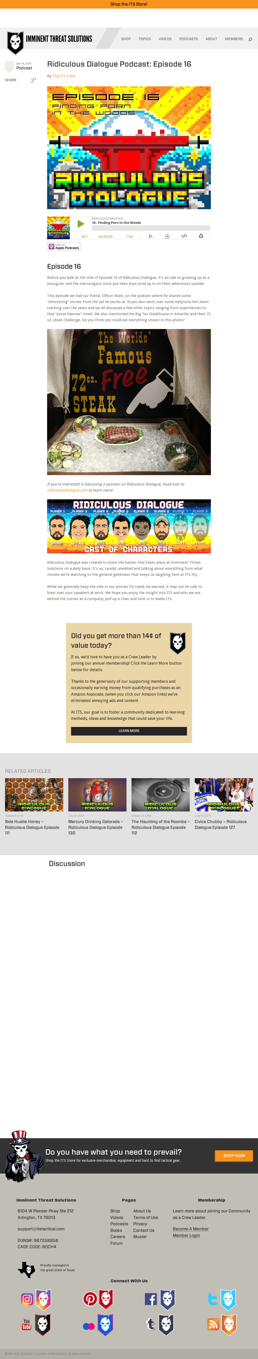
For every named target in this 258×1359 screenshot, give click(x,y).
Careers (117, 1237)
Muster (140, 1237)
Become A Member (191, 1229)
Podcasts (119, 1224)
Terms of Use (145, 1218)
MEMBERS (234, 39)
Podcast (24, 68)
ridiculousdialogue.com (67, 490)
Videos (116, 1218)
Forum (116, 1243)
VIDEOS (165, 39)
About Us (142, 1211)
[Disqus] (129, 932)
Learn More (129, 731)
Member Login (186, 1236)
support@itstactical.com (41, 1229)
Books (116, 1231)
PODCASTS (188, 39)
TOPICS (145, 39)
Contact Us (143, 1231)
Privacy (140, 1224)
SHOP (126, 39)
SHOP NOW (234, 1156)
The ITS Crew (63, 76)
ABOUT (211, 39)
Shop (115, 1211)
